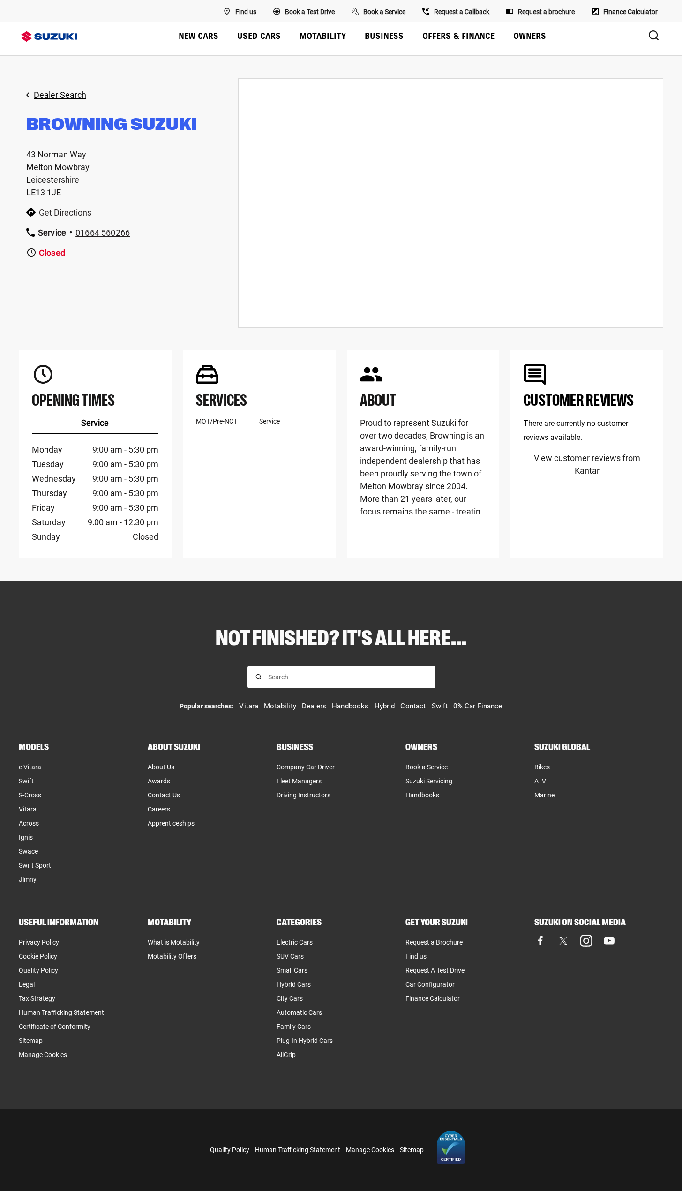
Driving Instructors (303, 795)
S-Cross (30, 795)
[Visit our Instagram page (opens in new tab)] (586, 941)
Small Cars (292, 970)
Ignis (26, 837)
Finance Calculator (432, 998)
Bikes (542, 767)
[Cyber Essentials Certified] (450, 1150)
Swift (26, 781)
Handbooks (422, 795)
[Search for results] (258, 677)
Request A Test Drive (435, 970)
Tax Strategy (37, 998)
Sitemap (31, 1040)
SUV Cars (290, 956)
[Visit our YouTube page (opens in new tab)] (609, 941)
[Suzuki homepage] (49, 36)
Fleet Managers (299, 781)
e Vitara (30, 767)
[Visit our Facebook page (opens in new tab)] (540, 941)
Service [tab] (95, 423)
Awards (159, 781)
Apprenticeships (171, 823)
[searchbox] (347, 677)
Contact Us (164, 795)
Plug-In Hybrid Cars (305, 1040)
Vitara (28, 809)
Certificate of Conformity (54, 1026)
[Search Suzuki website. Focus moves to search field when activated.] (654, 36)
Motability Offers (172, 956)
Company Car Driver (306, 767)
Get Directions (65, 212)
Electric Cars (295, 942)
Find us (416, 956)
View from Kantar (587, 464)
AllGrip (286, 1054)
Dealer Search (60, 95)
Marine (544, 795)
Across (29, 823)
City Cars (290, 998)
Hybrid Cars (294, 984)
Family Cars (294, 1026)
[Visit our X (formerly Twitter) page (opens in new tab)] (563, 941)
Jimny (28, 879)
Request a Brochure (434, 942)
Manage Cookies (43, 1054)
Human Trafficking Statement (61, 1012)
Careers (159, 809)
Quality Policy (38, 970)
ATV (540, 781)
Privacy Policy (39, 942)
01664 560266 (102, 233)
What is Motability (174, 942)
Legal (27, 984)
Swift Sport (35, 865)
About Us (161, 767)
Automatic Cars (299, 1012)
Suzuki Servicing (428, 781)
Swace (28, 851)
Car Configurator (430, 984)
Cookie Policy (38, 956)
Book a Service (426, 767)
